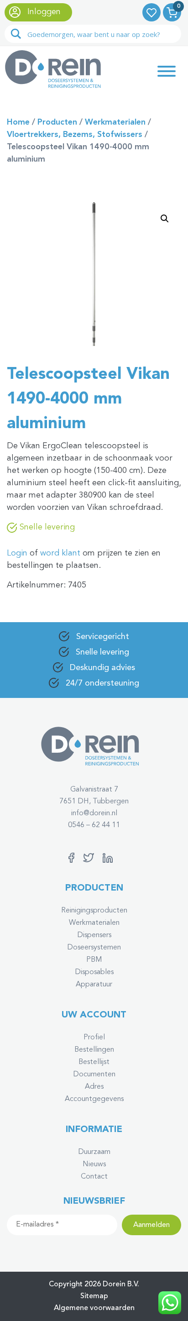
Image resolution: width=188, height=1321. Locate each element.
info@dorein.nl (94, 813)
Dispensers (94, 935)
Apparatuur (94, 984)
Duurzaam (94, 1152)
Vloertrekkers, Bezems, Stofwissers (74, 135)
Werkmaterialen (115, 122)
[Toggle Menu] (166, 71)
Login (17, 553)
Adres (94, 1086)
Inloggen (43, 12)
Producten (57, 122)
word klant (60, 553)
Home (18, 122)
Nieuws (94, 1164)
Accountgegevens (94, 1099)
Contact (94, 1176)
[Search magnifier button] (16, 34)
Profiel (94, 1037)
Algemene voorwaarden (94, 1308)
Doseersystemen (94, 947)
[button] (165, 218)
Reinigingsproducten (94, 910)
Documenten (94, 1074)
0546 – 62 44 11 (94, 825)
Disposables (94, 972)
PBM (94, 960)
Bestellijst (94, 1062)
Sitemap (94, 1296)
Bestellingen (94, 1050)
